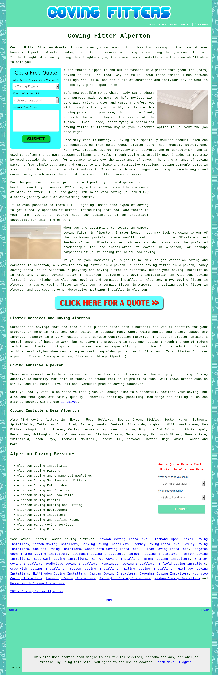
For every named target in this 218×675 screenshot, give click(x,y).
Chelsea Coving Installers (57, 549)
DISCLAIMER (201, 24)
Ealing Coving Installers (148, 568)
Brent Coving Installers (167, 559)
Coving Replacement (51, 510)
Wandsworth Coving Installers (111, 549)
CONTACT (186, 24)
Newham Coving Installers (177, 578)
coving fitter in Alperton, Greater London (102, 232)
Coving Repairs (47, 500)
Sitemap (13, 610)
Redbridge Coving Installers (71, 563)
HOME (152, 24)
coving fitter (99, 174)
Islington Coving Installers (125, 578)
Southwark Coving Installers (60, 559)
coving (133, 155)
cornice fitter (116, 284)
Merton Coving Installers (55, 544)
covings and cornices (99, 280)
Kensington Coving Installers (128, 563)
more (14, 444)
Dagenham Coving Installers (164, 573)
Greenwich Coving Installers (37, 568)
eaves (147, 159)
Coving (168, 164)
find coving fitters (39, 419)
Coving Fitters (47, 470)
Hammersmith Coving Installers (37, 583)
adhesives (69, 402)
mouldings (97, 289)
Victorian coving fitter (79, 265)
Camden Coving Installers (112, 573)
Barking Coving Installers (105, 544)
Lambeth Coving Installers (152, 554)
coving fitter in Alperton (88, 127)
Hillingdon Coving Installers (59, 573)
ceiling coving (175, 284)
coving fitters (79, 539)
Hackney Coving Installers (156, 544)
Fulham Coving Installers (166, 549)
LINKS (162, 24)
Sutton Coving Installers (94, 568)
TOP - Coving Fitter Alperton (36, 591)
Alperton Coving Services (43, 454)
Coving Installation (51, 466)
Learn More (165, 662)
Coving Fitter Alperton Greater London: (47, 47)
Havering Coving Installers (71, 578)
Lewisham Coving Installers (98, 554)
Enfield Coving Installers (182, 563)
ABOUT (173, 24)
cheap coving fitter (152, 265)
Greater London (47, 539)
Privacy (205, 610)
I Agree (185, 662)
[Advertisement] (179, 204)
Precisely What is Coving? (87, 140)
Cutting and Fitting (65, 505)
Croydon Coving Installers (122, 539)
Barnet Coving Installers (115, 559)
